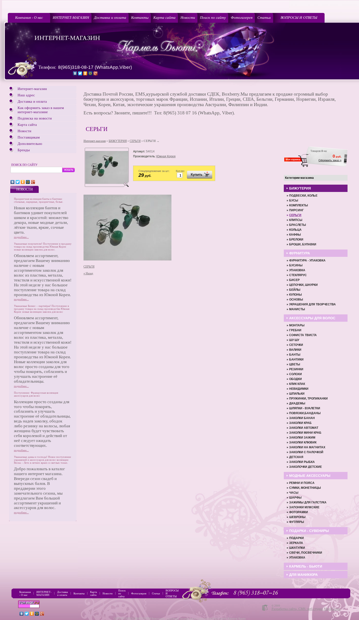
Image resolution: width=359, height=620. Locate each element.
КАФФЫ (295, 234)
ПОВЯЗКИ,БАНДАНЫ (305, 413)
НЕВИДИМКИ (298, 388)
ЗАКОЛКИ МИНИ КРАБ (305, 432)
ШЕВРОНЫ (297, 517)
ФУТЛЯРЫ (296, 522)
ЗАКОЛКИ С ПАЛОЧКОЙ (306, 452)
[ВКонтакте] (75, 73)
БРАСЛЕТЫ (297, 225)
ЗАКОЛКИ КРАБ (300, 423)
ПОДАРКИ (296, 538)
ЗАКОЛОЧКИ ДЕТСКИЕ (305, 467)
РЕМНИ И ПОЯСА (302, 483)
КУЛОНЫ (295, 294)
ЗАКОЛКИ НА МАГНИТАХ (307, 447)
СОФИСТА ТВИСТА (303, 335)
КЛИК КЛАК (297, 384)
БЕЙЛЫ (294, 289)
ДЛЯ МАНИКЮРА (303, 575)
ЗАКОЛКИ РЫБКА (302, 462)
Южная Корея (166, 156)
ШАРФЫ (295, 497)
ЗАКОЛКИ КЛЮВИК (303, 442)
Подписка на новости (35, 118)
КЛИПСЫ (295, 220)
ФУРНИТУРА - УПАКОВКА (307, 260)
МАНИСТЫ (297, 309)
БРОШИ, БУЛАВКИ (302, 244)
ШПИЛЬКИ (297, 393)
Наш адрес (26, 95)
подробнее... (21, 237)
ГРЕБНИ (295, 330)
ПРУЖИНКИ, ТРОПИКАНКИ (308, 398)
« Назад (88, 273)
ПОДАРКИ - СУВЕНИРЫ (309, 531)
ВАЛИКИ (295, 349)
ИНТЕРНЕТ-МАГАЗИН (71, 18)
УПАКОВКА (297, 270)
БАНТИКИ (296, 359)
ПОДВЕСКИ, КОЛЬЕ (303, 195)
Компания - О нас (29, 18)
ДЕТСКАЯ (296, 457)
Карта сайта (164, 18)
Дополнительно (30, 144)
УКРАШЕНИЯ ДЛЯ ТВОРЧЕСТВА (312, 304)
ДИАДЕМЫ (297, 403)
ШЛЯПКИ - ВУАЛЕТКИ (304, 408)
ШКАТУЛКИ (297, 548)
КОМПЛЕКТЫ (298, 205)
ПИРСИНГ (296, 210)
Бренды (24, 150)
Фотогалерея (242, 18)
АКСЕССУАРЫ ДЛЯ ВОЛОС (312, 318)
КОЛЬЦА (295, 229)
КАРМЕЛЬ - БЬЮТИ (305, 566)
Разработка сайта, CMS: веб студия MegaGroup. (306, 609)
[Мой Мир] (90, 73)
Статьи (264, 18)
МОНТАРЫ (297, 325)
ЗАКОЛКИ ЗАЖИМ (302, 437)
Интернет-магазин (32, 89)
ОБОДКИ (295, 379)
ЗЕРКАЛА (296, 543)
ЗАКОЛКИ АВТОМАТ (303, 428)
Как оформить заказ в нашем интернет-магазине (41, 110)
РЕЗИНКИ (296, 369)
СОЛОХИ (295, 374)
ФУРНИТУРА (299, 253)
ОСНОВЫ (296, 299)
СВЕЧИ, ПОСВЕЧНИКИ (305, 552)
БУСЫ (293, 200)
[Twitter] (80, 73)
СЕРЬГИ (135, 141)
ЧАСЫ (293, 492)
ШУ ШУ (294, 340)
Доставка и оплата (110, 18)
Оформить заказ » (329, 160)
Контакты (139, 18)
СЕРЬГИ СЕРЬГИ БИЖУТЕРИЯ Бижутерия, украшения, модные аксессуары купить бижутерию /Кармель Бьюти (180, 618)
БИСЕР (294, 280)
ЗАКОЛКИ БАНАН (302, 418)
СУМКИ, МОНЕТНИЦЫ (305, 488)
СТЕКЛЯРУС (298, 275)
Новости (187, 18)
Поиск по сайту (213, 18)
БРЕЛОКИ (296, 239)
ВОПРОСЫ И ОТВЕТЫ (299, 18)
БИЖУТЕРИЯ (118, 141)
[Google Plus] (95, 73)
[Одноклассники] (85, 73)
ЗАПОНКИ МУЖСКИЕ (304, 507)
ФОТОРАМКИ (298, 512)
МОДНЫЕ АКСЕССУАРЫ (309, 476)
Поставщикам (29, 137)
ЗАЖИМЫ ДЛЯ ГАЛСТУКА (308, 502)
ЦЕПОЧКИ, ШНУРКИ (303, 285)
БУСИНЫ (296, 265)
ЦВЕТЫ (294, 364)
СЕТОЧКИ (296, 345)
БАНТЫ (294, 354)
